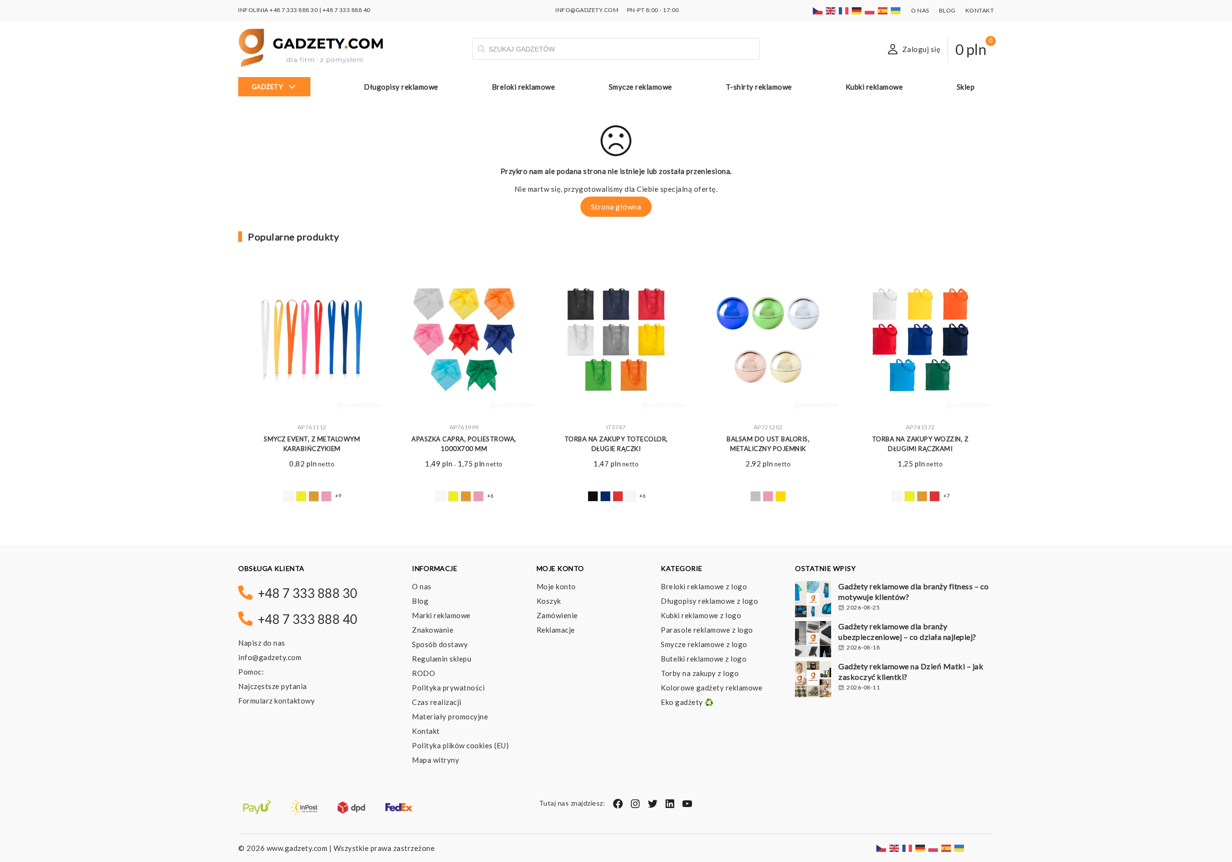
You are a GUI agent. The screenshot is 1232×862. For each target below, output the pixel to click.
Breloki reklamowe (523, 86)
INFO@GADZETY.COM (586, 9)
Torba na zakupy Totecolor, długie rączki (616, 444)
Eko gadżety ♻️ (687, 702)
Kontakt (979, 10)
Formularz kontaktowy (276, 700)
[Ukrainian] (896, 9)
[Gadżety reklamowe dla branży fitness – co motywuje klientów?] (813, 600)
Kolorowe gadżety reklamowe (711, 687)
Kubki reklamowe (874, 86)
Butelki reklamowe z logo (703, 658)
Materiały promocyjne (450, 716)
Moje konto (556, 586)
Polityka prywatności (448, 687)
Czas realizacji (437, 702)
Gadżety (267, 87)
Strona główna (616, 206)
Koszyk (549, 601)
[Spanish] (883, 9)
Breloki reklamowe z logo (704, 586)
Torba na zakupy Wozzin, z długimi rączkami (920, 444)
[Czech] (818, 9)
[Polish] (870, 9)
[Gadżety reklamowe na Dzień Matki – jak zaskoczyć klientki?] (813, 680)
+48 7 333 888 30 (294, 9)
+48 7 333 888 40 (346, 9)
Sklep (966, 86)
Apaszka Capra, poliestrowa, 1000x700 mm (463, 444)
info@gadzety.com (269, 657)
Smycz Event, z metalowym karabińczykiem (312, 444)
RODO (423, 673)
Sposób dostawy (440, 644)
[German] (857, 9)
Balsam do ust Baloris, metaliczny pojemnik (768, 444)
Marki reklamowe (441, 615)
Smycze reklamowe (640, 86)
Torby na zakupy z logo (700, 673)
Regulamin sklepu (441, 658)
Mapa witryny (435, 760)
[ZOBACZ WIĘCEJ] (311, 341)
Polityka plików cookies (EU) (460, 745)
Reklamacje (556, 629)
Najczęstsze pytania (272, 686)
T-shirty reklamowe (759, 86)
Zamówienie (557, 615)
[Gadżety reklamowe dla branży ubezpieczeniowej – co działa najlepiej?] (813, 640)
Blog (947, 10)
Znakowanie (432, 629)
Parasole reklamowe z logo (707, 629)
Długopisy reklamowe (401, 86)
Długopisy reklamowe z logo (709, 601)
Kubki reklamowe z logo (701, 615)
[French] (844, 9)
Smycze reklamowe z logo (704, 644)
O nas (920, 10)
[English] (831, 9)
